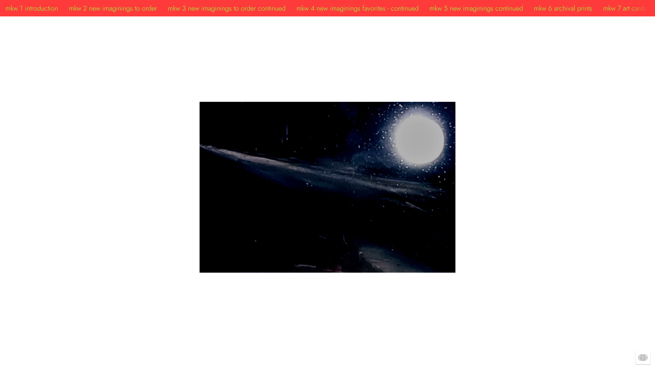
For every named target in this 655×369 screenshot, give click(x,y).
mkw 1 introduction (31, 8)
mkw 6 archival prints (563, 8)
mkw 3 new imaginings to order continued (227, 8)
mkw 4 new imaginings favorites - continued (357, 8)
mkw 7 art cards (624, 8)
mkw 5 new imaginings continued (476, 8)
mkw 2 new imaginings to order (113, 8)
